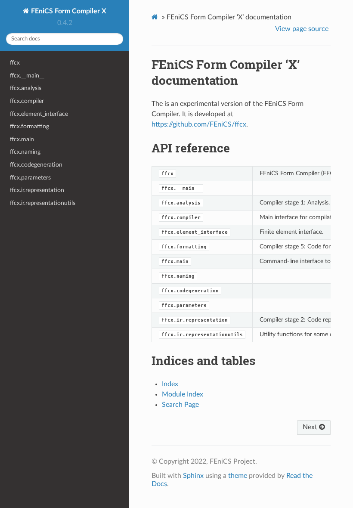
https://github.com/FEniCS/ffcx (199, 124)
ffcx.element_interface (39, 114)
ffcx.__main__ (27, 75)
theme (237, 475)
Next (311, 427)
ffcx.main (22, 139)
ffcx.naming (25, 152)
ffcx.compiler (27, 101)
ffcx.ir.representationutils (42, 203)
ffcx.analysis (25, 88)
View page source (301, 28)
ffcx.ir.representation (37, 190)
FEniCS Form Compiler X (67, 11)
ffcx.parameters (30, 177)
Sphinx (193, 475)
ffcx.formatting (29, 126)
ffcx (15, 62)
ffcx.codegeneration (36, 164)
